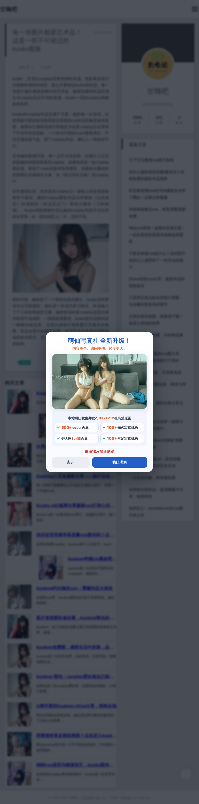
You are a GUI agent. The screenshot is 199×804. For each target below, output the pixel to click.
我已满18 (119, 462)
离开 (70, 462)
